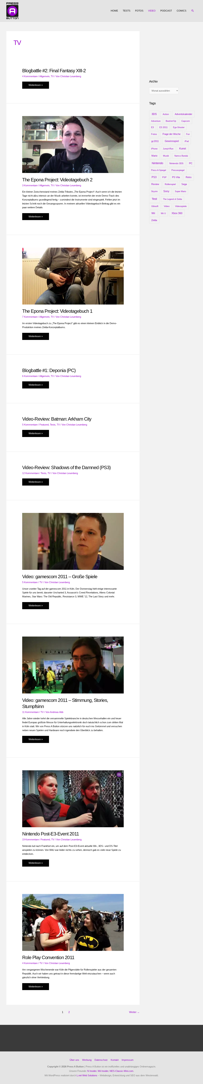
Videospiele (181, 206)
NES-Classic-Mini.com (121, 1071)
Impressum (128, 1060)
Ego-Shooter (178, 127)
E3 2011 (163, 127)
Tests (126, 10)
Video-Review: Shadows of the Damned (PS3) (66, 467)
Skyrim (154, 191)
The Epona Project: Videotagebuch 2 (57, 179)
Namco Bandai (181, 156)
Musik (166, 155)
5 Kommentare (30, 424)
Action (166, 114)
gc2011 (155, 141)
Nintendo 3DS (176, 163)
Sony (166, 191)
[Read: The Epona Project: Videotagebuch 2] (73, 144)
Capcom (185, 121)
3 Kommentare (30, 185)
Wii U (163, 213)
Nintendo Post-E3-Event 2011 (50, 833)
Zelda (154, 220)
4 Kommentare (30, 76)
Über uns (74, 1060)
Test (154, 198)
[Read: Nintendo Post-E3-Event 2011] (73, 798)
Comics (181, 10)
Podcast (166, 10)
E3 (152, 127)
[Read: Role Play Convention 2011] (73, 922)
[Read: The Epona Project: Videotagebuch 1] (73, 275)
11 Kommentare (30, 712)
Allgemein (44, 76)
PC (190, 163)
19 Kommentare (30, 839)
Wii (153, 213)
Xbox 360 (177, 213)
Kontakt (115, 1060)
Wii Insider (103, 1071)
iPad (187, 141)
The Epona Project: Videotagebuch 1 (57, 311)
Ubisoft (154, 206)
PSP (164, 177)
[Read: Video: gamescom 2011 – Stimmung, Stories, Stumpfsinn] (73, 664)
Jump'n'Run (168, 149)
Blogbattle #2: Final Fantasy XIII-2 (54, 70)
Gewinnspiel (172, 141)
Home (114, 10)
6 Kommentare (30, 376)
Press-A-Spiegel (158, 170)
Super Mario (180, 191)
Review (155, 184)
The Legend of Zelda (172, 199)
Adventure (155, 121)
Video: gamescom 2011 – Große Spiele (59, 576)
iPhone (154, 149)
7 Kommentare (30, 316)
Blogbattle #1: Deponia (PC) (49, 370)
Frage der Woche (171, 134)
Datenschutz (101, 1060)
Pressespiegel (177, 170)
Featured (44, 424)
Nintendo (157, 163)
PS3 (154, 177)
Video (152, 10)
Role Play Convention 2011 (48, 957)
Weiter (134, 1012)
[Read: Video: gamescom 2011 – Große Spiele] (73, 541)
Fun (188, 134)
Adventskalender (183, 114)
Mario (154, 155)
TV (52, 76)
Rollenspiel (170, 184)
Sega (184, 184)
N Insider (91, 1071)
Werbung (87, 1060)
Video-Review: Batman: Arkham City (56, 419)
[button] (192, 10)
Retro (188, 177)
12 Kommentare (30, 473)
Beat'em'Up (171, 121)
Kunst (182, 148)
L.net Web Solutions (87, 1075)
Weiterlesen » (35, 86)
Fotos (139, 10)
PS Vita (176, 177)
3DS (154, 114)
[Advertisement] (173, 51)
